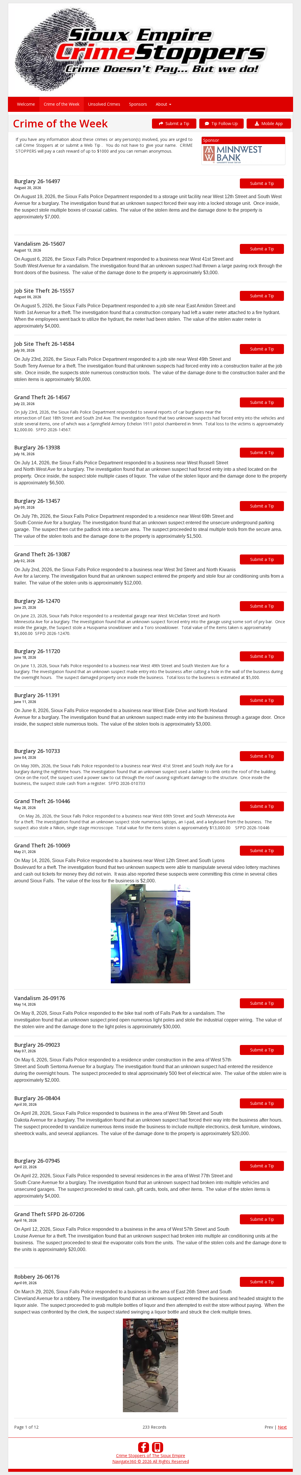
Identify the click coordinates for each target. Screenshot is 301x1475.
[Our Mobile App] (157, 1449)
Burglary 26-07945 (37, 1160)
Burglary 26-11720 (37, 651)
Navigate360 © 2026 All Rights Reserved (150, 1461)
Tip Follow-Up (223, 123)
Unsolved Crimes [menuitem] (104, 104)
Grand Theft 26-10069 (42, 845)
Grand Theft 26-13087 (42, 554)
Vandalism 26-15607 (39, 243)
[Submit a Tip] (150, 50)
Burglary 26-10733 (37, 750)
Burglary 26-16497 (37, 181)
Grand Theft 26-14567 (42, 397)
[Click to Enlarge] (150, 933)
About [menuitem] (162, 104)
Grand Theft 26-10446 (42, 801)
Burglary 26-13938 (37, 447)
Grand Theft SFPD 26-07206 (49, 1214)
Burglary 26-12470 (37, 600)
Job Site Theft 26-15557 (44, 290)
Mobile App (271, 123)
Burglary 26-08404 (37, 1098)
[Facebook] (143, 1449)
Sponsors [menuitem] (138, 104)
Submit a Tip (176, 123)
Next (282, 1427)
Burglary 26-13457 (37, 500)
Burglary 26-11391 (37, 695)
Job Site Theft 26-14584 (44, 343)
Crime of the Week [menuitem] (61, 104)
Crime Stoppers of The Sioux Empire (150, 1455)
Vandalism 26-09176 (39, 998)
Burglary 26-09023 (37, 1044)
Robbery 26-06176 (36, 1276)
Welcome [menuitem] (26, 104)
